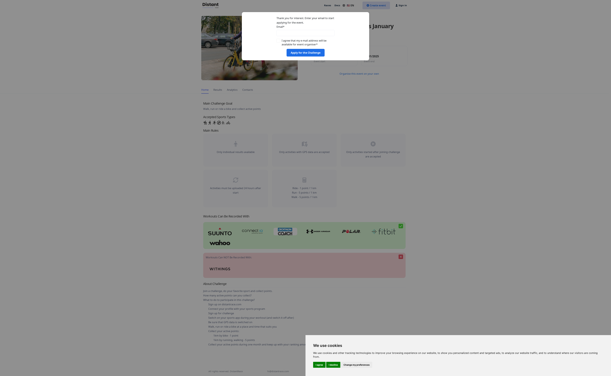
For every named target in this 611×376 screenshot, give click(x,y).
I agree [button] (319, 364)
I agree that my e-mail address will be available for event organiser (304, 42)
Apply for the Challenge (305, 52)
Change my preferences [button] (357, 364)
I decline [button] (333, 364)
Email (280, 26)
